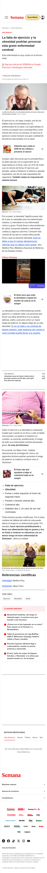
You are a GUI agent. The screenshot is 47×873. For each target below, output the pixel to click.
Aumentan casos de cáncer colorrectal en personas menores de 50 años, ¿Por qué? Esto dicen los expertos (19, 378)
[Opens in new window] (8, 841)
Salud (28, 599)
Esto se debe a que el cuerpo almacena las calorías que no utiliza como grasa (21, 241)
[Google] (3, 841)
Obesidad (7, 580)
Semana (5, 28)
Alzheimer (7, 586)
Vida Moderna (16, 28)
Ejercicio (6, 599)
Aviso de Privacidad (11, 848)
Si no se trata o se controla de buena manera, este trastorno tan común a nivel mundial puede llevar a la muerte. (23, 329)
